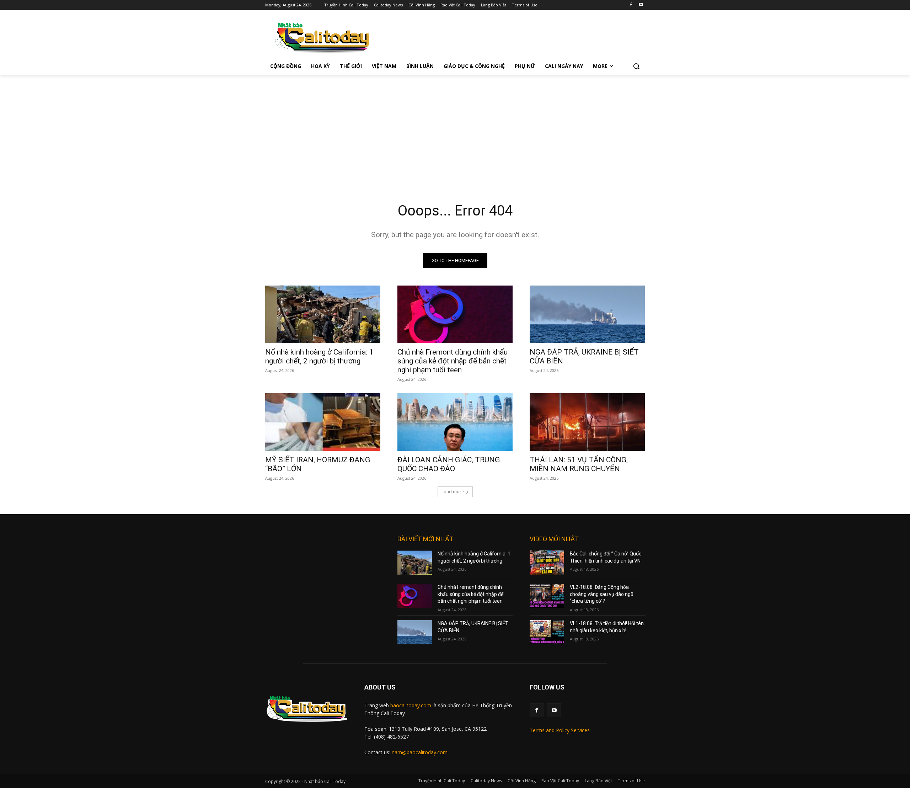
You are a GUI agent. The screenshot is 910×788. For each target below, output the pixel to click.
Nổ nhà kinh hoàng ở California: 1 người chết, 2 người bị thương (319, 356)
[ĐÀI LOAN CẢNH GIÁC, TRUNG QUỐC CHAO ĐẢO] (455, 422)
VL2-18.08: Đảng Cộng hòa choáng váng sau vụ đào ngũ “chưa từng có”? (601, 594)
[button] (636, 66)
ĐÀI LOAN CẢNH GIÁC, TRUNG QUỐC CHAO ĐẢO (448, 464)
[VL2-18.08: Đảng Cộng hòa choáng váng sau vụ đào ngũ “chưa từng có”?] (547, 596)
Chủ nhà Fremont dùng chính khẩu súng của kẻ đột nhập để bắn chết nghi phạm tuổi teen (452, 361)
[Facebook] (631, 5)
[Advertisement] (455, 128)
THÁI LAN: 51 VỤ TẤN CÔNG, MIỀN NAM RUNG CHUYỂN (579, 464)
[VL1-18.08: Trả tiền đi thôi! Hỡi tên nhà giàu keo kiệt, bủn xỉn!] (547, 632)
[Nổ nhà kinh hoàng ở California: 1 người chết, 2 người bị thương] (322, 314)
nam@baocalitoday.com (420, 752)
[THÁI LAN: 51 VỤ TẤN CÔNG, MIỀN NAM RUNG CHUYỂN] (587, 422)
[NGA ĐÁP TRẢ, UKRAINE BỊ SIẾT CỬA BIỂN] (587, 314)
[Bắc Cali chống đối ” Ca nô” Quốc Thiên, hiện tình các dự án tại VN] (547, 562)
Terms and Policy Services (560, 730)
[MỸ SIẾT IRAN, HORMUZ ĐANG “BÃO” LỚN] (322, 422)
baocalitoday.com (410, 705)
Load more (452, 492)
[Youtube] (641, 5)
